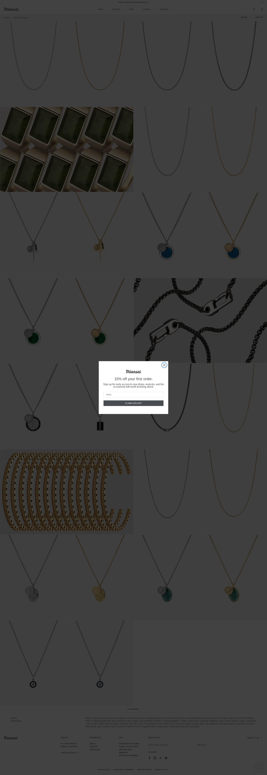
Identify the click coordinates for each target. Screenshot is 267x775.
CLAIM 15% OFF (133, 403)
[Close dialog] (164, 365)
